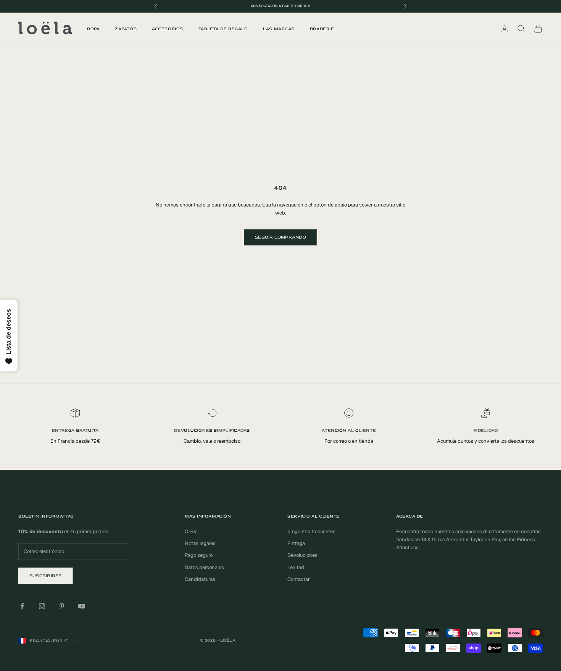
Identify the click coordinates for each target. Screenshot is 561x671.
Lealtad (295, 567)
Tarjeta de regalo (223, 28)
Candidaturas (200, 579)
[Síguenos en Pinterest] (62, 606)
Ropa (93, 28)
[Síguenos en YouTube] (81, 606)
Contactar (298, 579)
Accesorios (167, 28)
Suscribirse (45, 576)
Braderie (322, 28)
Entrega (296, 543)
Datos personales (204, 567)
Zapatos (126, 28)
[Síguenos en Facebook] (22, 606)
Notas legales (200, 543)
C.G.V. (191, 531)
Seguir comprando (280, 237)
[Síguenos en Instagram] (42, 606)
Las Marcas (279, 28)
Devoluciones (302, 555)
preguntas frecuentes (311, 531)
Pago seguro (199, 555)
